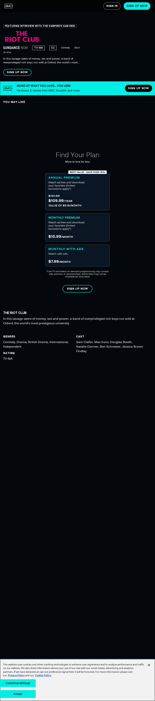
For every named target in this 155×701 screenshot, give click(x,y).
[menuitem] (9, 6)
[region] (77, 40)
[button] (17, 72)
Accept (17, 694)
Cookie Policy (43, 675)
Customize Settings (18, 683)
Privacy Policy (16, 675)
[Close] (149, 665)
